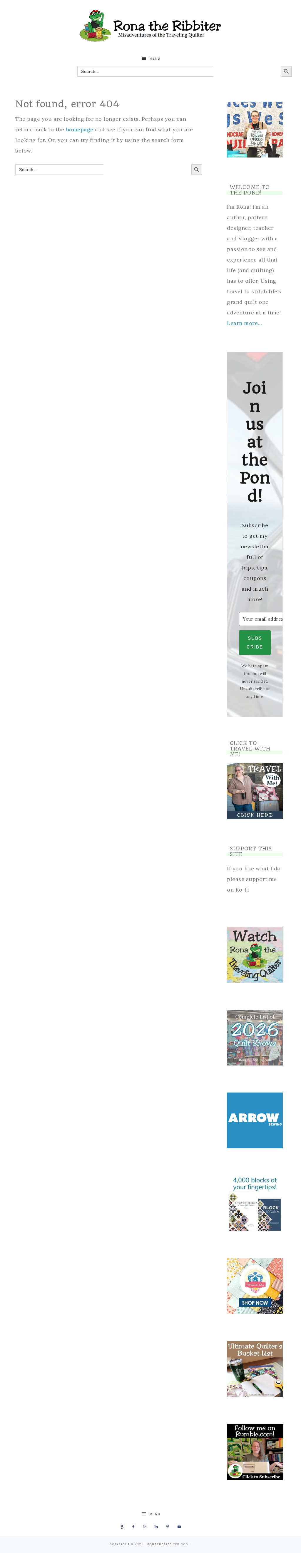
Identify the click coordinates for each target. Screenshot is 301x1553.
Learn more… (244, 323)
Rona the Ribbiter (150, 25)
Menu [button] (155, 58)
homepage (79, 129)
